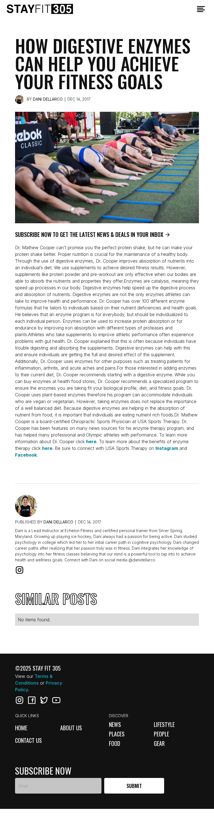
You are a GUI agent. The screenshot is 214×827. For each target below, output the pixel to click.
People (161, 734)
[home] (48, 9)
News (115, 724)
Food (114, 743)
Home (21, 728)
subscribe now (43, 770)
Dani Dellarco (48, 99)
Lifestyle (164, 724)
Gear (159, 743)
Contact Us (28, 740)
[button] (201, 9)
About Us (71, 728)
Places (117, 734)
